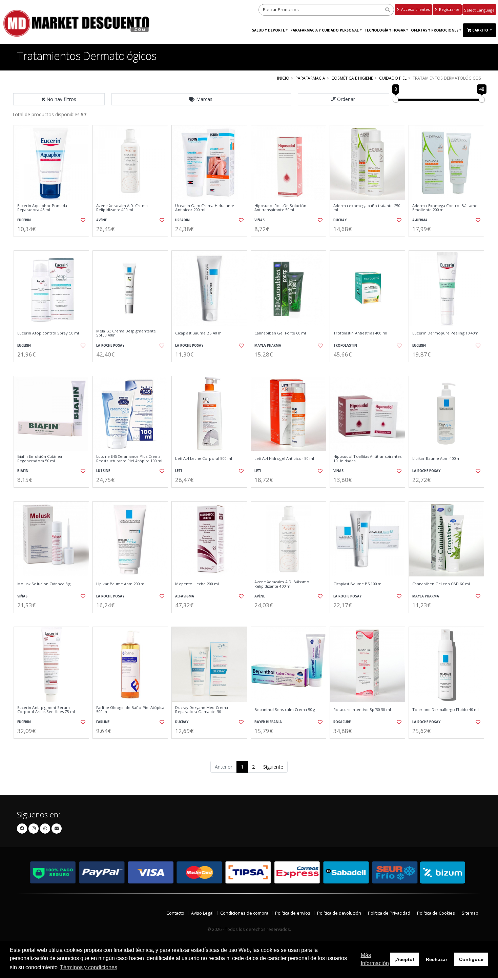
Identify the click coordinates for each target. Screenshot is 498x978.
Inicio (283, 78)
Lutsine (103, 471)
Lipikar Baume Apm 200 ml (120, 584)
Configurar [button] (471, 959)
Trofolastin (345, 345)
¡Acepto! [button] (404, 959)
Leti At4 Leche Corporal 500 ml (203, 458)
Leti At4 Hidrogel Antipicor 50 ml (284, 458)
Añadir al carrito (53, 242)
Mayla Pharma (267, 345)
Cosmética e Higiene (352, 78)
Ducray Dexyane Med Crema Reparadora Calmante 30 (201, 710)
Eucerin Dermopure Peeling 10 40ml (445, 333)
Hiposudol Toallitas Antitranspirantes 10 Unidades (367, 458)
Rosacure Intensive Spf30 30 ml (362, 710)
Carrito (480, 30)
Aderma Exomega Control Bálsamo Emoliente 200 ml (445, 208)
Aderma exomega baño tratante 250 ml (366, 208)
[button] (201, 99)
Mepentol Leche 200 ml (197, 584)
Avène (101, 220)
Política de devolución (339, 913)
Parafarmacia (310, 78)
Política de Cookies (436, 913)
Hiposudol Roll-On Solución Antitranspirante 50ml (280, 208)
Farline (102, 722)
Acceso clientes (415, 9)
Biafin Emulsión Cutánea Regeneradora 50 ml (39, 458)
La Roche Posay (110, 345)
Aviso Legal (202, 913)
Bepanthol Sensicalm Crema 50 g (284, 710)
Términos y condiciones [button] (88, 967)
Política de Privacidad (389, 913)
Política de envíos (292, 913)
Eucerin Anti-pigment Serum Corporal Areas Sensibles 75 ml (46, 710)
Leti (178, 471)
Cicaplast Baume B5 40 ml (198, 333)
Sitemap (470, 913)
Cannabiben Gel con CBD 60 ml (441, 584)
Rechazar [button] (436, 959)
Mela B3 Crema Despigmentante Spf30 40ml (126, 333)
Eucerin (24, 220)
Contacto (175, 913)
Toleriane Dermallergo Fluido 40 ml (445, 710)
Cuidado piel (393, 78)
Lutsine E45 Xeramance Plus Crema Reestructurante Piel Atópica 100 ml (129, 458)
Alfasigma (184, 596)
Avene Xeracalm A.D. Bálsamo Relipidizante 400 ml (282, 584)
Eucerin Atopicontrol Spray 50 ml (48, 333)
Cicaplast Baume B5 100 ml (357, 584)
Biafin (22, 471)
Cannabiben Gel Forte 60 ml (280, 333)
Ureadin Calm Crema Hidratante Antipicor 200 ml (204, 208)
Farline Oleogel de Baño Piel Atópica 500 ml (130, 710)
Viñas (259, 220)
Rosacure (342, 722)
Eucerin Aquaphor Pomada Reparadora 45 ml (42, 208)
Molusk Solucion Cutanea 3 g (44, 584)
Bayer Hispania (268, 722)
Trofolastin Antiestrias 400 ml (360, 333)
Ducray (340, 220)
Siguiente (273, 766)
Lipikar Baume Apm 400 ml (436, 458)
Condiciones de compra (244, 913)
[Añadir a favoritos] (82, 220)
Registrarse (448, 9)
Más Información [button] (375, 959)
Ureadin (182, 220)
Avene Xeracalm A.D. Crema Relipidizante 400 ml (121, 208)
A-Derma (420, 220)
